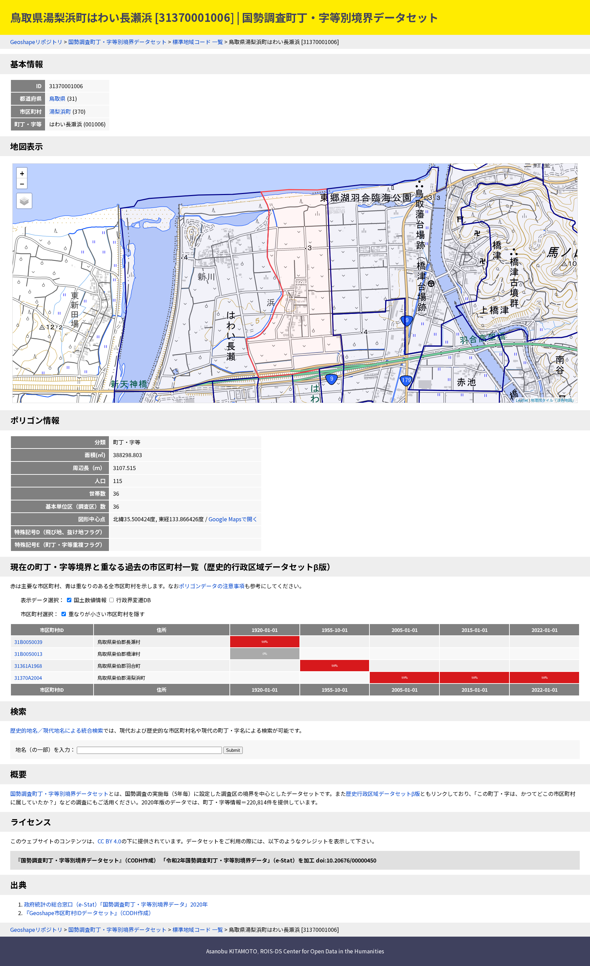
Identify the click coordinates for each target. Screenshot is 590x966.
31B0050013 (28, 653)
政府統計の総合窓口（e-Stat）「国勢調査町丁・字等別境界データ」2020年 (116, 904)
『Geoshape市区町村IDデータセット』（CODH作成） (89, 913)
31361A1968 (28, 665)
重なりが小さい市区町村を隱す (106, 614)
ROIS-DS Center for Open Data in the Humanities (322, 951)
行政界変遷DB (133, 600)
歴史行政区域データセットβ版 (383, 793)
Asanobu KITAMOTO (231, 951)
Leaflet (522, 400)
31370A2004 (28, 677)
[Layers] (24, 200)
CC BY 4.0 (109, 841)
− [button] (22, 183)
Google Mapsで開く (233, 519)
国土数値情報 (90, 600)
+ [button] (22, 173)
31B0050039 (28, 641)
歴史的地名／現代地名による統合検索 (56, 730)
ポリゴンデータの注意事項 (211, 586)
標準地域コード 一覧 (197, 42)
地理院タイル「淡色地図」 (553, 400)
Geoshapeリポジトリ (36, 42)
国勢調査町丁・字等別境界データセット (117, 42)
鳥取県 (57, 98)
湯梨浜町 (60, 111)
